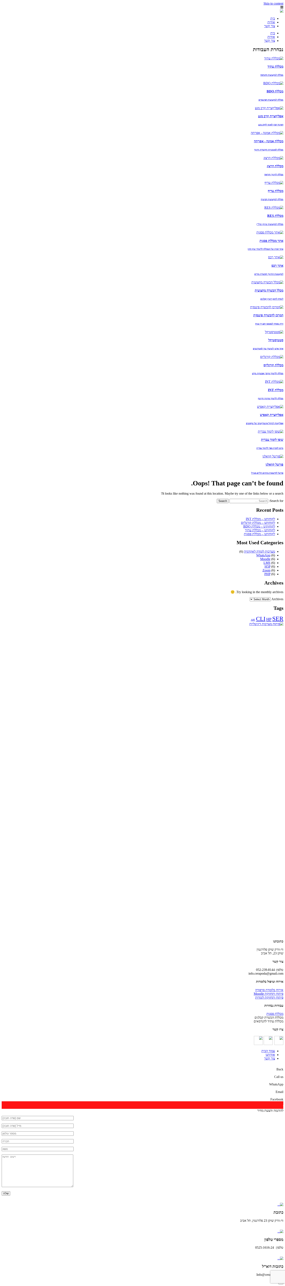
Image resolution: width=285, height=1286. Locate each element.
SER (277, 618)
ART (253, 620)
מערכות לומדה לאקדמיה (259, 551)
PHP (267, 574)
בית (272, 18)
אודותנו (270, 1054)
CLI (260, 618)
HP (268, 619)
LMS (267, 563)
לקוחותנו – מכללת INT (260, 519)
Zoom (266, 570)
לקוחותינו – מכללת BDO (259, 526)
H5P (267, 566)
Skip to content (273, 3)
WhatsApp (263, 555)
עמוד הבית (268, 1051)
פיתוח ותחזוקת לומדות (269, 997)
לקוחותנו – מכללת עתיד (260, 530)
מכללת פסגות (274, 1014)
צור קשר (269, 26)
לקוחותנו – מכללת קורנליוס (258, 522)
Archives (277, 599)
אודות (271, 22)
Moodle (265, 559)
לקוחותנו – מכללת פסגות (259, 534)
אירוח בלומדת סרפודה (269, 990)
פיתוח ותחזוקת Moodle (268, 993)
